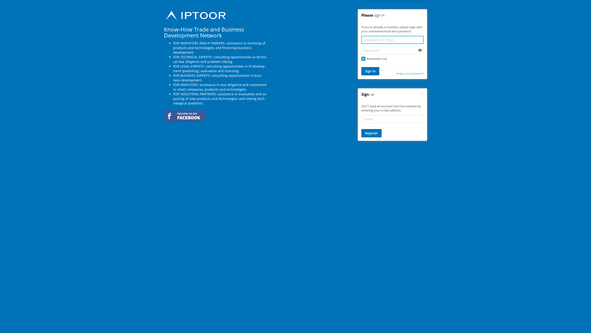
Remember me (377, 59)
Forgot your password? (410, 73)
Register (371, 133)
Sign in (370, 71)
